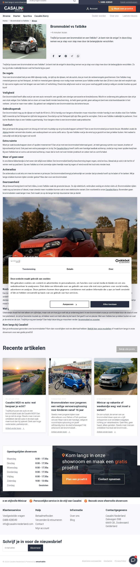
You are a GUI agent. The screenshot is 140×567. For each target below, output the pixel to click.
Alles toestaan (110, 304)
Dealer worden (99, 16)
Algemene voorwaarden (91, 561)
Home (5, 21)
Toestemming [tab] (28, 269)
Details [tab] (70, 269)
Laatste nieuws (130, 16)
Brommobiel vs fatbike (20, 21)
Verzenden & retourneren (48, 519)
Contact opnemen (109, 479)
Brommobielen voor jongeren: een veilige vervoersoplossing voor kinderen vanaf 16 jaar (69, 406)
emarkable (40, 561)
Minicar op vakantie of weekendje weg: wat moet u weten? (113, 406)
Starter (16, 16)
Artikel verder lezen (13, 428)
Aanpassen (68, 304)
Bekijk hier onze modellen (99, 329)
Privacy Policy (120, 561)
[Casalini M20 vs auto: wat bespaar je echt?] (24, 376)
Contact (39, 524)
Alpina (5, 132)
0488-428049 (106, 2)
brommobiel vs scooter (89, 319)
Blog (72, 519)
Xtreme (6, 16)
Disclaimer (108, 561)
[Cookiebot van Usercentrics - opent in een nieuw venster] (117, 261)
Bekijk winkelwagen (128, 2)
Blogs (34, 21)
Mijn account (42, 528)
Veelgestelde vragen (14, 515)
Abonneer (35, 547)
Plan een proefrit (76, 479)
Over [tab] (111, 269)
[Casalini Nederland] (13, 9)
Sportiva (27, 16)
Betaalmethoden (44, 515)
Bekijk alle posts (127, 349)
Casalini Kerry (41, 16)
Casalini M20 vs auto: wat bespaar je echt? (20, 404)
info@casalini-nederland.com (18, 524)
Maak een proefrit (123, 8)
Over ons (114, 16)
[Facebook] (53, 56)
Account (93, 8)
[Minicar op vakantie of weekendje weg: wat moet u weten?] (115, 376)
